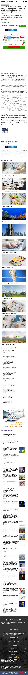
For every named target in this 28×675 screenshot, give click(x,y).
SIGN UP (21, 672)
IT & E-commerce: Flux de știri (9, 252)
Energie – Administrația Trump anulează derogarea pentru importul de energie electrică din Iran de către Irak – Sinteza (10, 603)
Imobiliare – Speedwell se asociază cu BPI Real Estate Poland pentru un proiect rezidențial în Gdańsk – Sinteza (11, 529)
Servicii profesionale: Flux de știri (10, 175)
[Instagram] (14, 626)
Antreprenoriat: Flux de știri (9, 313)
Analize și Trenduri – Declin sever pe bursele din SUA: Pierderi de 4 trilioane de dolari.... (9, 362)
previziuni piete (14, 143)
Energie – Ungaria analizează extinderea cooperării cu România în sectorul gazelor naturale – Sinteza (10, 482)
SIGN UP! (14, 47)
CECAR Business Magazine (6, 143)
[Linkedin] (15, 30)
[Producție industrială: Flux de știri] (14, 214)
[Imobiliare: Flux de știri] (14, 230)
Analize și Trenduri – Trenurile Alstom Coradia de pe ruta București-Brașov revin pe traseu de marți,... (9, 379)
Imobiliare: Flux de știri (8, 237)
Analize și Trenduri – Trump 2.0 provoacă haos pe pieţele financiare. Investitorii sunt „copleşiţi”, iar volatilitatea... (9, 396)
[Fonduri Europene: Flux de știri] (14, 276)
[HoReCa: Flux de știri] (14, 260)
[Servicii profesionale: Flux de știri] (14, 168)
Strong (17, 25)
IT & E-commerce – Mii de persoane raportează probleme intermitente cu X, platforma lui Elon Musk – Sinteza (10, 522)
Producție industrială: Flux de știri (11, 221)
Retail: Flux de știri (7, 206)
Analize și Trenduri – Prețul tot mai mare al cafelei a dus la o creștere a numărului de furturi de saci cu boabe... (10, 462)
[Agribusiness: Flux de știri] (14, 337)
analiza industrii (14, 141)
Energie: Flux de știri (7, 298)
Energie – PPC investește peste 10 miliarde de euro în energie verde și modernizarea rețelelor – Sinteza (10, 448)
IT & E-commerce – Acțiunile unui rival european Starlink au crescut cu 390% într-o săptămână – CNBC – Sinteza (11, 542)
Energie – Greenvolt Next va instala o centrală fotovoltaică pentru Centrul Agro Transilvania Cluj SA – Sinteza (10, 535)
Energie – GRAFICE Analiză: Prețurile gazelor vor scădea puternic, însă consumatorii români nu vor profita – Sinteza (7, 153)
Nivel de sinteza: (5, 25)
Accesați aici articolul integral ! (8, 137)
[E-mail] (6, 30)
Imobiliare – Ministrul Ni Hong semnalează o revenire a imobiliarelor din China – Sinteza (10, 556)
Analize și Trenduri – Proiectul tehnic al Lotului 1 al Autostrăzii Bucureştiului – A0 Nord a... (8, 402)
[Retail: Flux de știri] (14, 199)
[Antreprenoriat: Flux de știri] (14, 306)
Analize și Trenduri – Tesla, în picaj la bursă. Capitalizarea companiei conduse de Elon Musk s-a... (9, 373)
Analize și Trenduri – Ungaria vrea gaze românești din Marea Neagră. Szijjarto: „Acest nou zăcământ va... (9, 385)
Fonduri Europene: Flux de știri (10, 283)
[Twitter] (12, 30)
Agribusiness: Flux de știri (8, 344)
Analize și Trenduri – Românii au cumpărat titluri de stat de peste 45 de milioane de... (9, 357)
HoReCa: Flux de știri (7, 267)
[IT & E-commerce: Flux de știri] (14, 245)
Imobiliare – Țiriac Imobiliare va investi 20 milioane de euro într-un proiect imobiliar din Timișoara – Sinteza (10, 476)
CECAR (5, 22)
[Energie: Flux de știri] (14, 291)
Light (10, 25)
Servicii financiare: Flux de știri (10, 191)
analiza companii (8, 141)
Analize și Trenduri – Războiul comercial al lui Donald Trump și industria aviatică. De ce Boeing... (9, 390)
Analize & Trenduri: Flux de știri (10, 329)
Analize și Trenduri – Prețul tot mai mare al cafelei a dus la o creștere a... (9, 368)
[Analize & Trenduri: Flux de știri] (14, 321)
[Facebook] (9, 30)
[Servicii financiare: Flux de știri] (14, 184)
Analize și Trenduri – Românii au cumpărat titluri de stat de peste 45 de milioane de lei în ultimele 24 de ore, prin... (10, 442)
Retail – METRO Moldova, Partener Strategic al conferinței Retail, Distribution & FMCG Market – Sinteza (11, 549)
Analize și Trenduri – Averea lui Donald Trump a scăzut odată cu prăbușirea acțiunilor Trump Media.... (8, 351)
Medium (13, 25)
